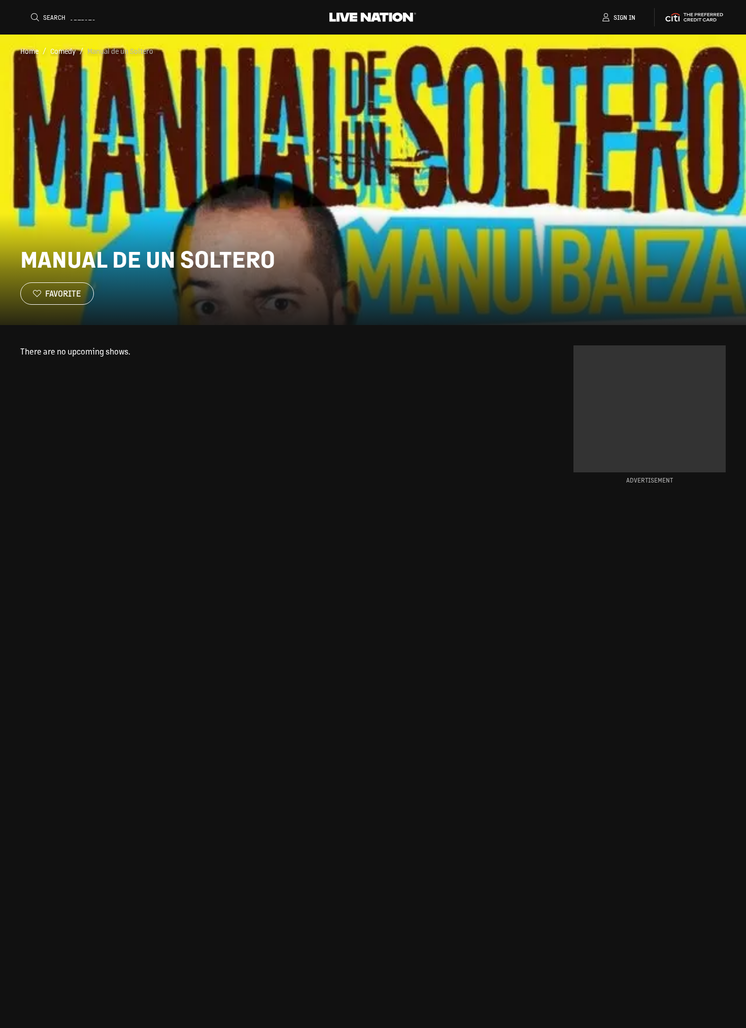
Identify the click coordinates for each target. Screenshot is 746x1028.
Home (29, 50)
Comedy (63, 50)
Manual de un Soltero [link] (120, 50)
